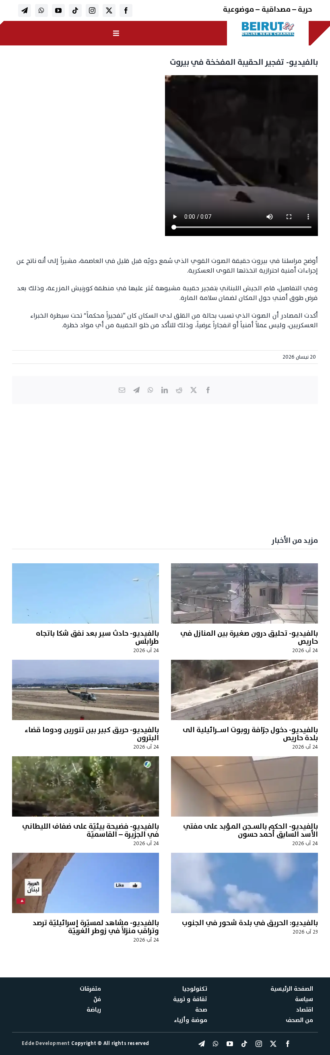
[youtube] (58, 10)
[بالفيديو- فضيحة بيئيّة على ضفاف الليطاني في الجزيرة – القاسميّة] (85, 786)
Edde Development (46, 1043)
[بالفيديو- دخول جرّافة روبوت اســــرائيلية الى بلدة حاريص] (244, 690)
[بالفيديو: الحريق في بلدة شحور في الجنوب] (244, 883)
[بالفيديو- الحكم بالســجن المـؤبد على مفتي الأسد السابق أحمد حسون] (244, 786)
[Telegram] (136, 390)
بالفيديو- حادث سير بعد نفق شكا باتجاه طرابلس (97, 637)
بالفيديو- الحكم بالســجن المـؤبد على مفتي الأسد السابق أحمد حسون (250, 830)
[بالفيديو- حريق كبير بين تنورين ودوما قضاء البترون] (85, 690)
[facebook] (126, 10)
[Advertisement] (165, 468)
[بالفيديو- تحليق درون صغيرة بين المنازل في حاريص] (244, 593)
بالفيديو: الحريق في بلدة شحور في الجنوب (250, 923)
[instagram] (92, 10)
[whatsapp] (41, 10)
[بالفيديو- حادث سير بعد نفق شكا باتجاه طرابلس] (85, 593)
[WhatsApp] (150, 390)
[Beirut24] (268, 24)
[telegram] (24, 10)
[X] (193, 390)
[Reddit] (179, 390)
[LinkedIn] (164, 390)
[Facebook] (208, 390)
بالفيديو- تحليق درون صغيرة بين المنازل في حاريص (249, 637)
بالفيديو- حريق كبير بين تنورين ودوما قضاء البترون (92, 734)
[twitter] (109, 10)
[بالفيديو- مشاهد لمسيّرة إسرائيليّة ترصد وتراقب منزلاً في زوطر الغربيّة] (85, 883)
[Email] (122, 390)
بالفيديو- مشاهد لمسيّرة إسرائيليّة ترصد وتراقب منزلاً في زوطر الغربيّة (96, 927)
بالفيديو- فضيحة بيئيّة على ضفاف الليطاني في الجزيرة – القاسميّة (90, 830)
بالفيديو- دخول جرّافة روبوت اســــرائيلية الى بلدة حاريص (250, 734)
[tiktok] (75, 10)
